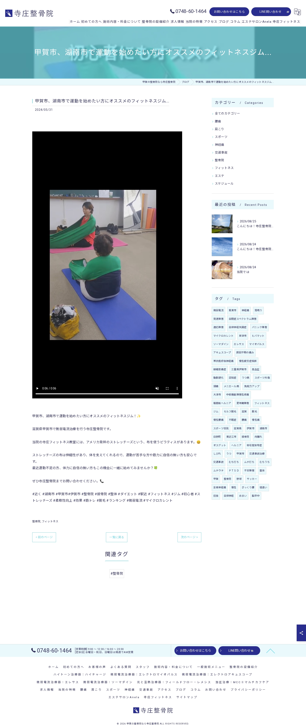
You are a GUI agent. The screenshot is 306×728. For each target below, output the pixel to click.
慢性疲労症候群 (248, 361)
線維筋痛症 (219, 369)
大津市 (217, 394)
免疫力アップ (251, 386)
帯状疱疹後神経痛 (223, 361)
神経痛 (219, 145)
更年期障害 (242, 403)
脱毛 (254, 411)
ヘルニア (236, 445)
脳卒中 (256, 495)
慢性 (233, 487)
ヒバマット (258, 335)
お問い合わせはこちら (229, 11)
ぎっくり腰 (248, 487)
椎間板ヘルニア (222, 403)
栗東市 (232, 310)
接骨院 (245, 436)
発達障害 (218, 318)
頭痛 (215, 386)
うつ (228, 453)
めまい (243, 495)
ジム (215, 411)
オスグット (219, 445)
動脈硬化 (218, 377)
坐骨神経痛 (219, 487)
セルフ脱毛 (230, 411)
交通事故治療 (257, 453)
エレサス (239, 344)
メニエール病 (231, 386)
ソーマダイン (221, 344)
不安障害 (249, 470)
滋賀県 (237, 428)
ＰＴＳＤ (234, 470)
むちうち (265, 462)
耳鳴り (258, 310)
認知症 (232, 377)
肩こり (219, 129)
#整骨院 (117, 574)
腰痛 (218, 121)
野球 (238, 478)
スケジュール (224, 183)
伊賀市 (250, 428)
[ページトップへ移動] (270, 650)
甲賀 (215, 478)
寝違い (263, 487)
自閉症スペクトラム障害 (242, 318)
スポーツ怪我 (221, 428)
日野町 (217, 436)
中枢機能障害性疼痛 (237, 394)
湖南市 (263, 428)
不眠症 (232, 419)
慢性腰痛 (218, 419)
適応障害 (218, 327)
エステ (219, 176)
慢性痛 (256, 419)
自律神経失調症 (237, 327)
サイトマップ (187, 697)
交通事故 (221, 152)
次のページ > (189, 537)
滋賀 (244, 411)
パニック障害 (259, 327)
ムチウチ (218, 470)
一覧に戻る (116, 537)
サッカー (252, 478)
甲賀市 (240, 453)
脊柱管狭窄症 (254, 445)
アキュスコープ (222, 352)
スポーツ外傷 (262, 377)
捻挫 (215, 495)
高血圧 (256, 369)
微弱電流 (218, 310)
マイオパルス (256, 344)
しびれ (217, 453)
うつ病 (245, 377)
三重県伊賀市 (238, 369)
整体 (262, 470)
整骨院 (36, 521)
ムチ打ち (249, 462)
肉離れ (258, 436)
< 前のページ (44, 537)
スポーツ (221, 137)
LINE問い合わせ (271, 11)
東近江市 (231, 436)
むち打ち (234, 462)
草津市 (243, 335)
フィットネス (50, 521)
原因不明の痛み (245, 352)
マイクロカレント (223, 335)
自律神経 (229, 495)
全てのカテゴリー (227, 113)
